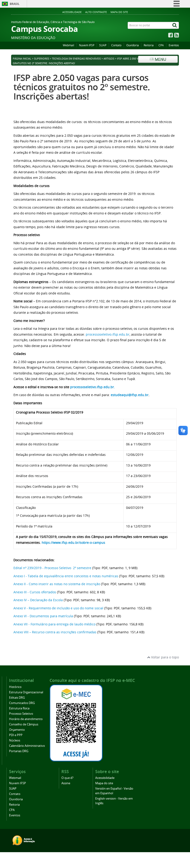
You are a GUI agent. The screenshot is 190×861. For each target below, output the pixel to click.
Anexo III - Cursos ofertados (34, 592)
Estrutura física (19, 708)
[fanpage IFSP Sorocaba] (170, 36)
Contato (116, 45)
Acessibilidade (72, 12)
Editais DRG (17, 698)
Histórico (15, 687)
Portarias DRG (18, 751)
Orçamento (17, 730)
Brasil (14, 4)
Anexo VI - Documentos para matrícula (43, 616)
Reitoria (149, 45)
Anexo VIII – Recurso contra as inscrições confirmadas (54, 632)
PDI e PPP (15, 735)
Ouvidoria (132, 45)
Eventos (174, 45)
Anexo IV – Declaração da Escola (38, 600)
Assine (65, 783)
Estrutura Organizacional (26, 692)
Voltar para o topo (164, 657)
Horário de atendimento (26, 719)
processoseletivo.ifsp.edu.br (108, 334)
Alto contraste (96, 12)
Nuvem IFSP (86, 45)
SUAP (102, 45)
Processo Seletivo (21, 714)
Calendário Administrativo (27, 746)
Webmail (68, 45)
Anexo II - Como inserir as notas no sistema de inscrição (56, 584)
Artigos (109, 58)
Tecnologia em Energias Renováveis (76, 58)
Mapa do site (119, 12)
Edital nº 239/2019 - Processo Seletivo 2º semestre (52, 568)
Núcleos (14, 740)
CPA (161, 45)
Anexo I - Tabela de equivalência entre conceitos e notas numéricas (65, 576)
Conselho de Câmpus (23, 724)
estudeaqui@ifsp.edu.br (130, 395)
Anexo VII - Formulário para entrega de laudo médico (54, 624)
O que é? (67, 778)
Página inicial (22, 58)
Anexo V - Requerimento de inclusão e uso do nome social (58, 608)
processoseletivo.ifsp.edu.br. (92, 387)
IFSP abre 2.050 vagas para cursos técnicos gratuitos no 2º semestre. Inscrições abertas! (81, 87)
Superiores (41, 58)
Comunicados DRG (22, 703)
